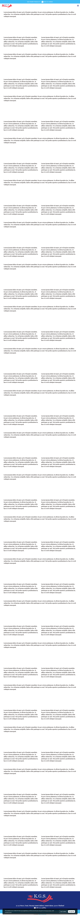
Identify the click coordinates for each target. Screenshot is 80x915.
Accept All (71, 911)
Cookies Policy (8, 912)
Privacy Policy (48, 910)
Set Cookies (63, 911)
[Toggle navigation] (78, 5)
